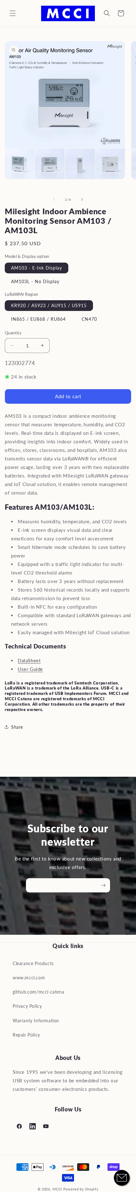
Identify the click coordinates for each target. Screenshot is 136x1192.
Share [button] (17, 727)
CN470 (89, 319)
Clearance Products (33, 963)
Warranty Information (36, 1020)
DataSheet (29, 660)
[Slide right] (82, 199)
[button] (13, 13)
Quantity (13, 332)
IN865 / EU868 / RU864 (38, 319)
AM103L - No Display (35, 281)
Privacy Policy (27, 1006)
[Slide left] (54, 199)
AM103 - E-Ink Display (36, 268)
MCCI (57, 1189)
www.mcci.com (29, 977)
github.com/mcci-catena (38, 991)
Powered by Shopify (81, 1189)
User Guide (30, 669)
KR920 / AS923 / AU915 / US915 (49, 305)
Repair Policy (26, 1034)
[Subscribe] (103, 885)
